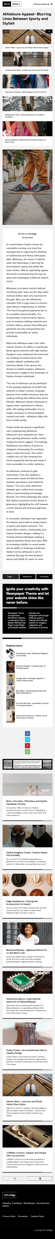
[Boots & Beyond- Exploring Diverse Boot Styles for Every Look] (27, 128)
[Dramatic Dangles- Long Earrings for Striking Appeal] (10, 667)
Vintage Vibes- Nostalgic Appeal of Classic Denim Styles (30, 679)
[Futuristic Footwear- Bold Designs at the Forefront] (26, 81)
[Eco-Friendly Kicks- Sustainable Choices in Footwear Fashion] (10, 704)
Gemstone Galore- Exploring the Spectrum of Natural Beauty (23, 1000)
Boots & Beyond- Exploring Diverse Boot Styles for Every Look (25, 141)
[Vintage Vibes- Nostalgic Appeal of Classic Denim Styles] (10, 679)
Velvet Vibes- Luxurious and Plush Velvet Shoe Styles (27, 47)
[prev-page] (6, 31)
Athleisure (27, 576)
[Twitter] (27, 739)
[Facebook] (27, 733)
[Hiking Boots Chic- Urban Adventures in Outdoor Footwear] (27, 103)
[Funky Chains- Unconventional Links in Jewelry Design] (27, 1034)
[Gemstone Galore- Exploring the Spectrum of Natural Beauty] (27, 982)
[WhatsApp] (27, 751)
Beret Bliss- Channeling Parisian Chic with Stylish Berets (31, 692)
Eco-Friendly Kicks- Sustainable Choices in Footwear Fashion (32, 704)
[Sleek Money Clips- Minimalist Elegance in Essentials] (10, 654)
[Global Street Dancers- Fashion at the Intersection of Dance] (10, 717)
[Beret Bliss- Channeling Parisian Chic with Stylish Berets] (10, 692)
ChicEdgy (48, 1230)
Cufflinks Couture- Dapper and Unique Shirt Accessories (26, 1154)
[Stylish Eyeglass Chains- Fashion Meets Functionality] (27, 836)
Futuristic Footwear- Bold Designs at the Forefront (25, 92)
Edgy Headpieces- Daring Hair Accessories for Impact (22, 903)
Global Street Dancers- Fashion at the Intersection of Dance (31, 717)
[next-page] (49, 31)
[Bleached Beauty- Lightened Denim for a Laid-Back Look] (27, 933)
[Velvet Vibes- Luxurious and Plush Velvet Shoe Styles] (27, 36)
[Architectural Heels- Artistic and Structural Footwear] (27, 59)
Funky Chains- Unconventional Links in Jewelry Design (26, 1051)
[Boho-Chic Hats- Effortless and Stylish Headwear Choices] (27, 785)
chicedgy (32, 234)
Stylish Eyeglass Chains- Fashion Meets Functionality (26, 854)
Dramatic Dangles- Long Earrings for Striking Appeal (31, 667)
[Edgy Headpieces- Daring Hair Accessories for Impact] (27, 885)
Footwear (44, 576)
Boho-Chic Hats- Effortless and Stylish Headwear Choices (26, 802)
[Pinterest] (27, 745)
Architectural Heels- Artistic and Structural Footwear (27, 70)
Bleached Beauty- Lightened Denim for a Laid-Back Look (26, 951)
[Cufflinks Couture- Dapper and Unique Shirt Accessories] (27, 1136)
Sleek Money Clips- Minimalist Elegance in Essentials (32, 654)
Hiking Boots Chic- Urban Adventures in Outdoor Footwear (25, 116)
